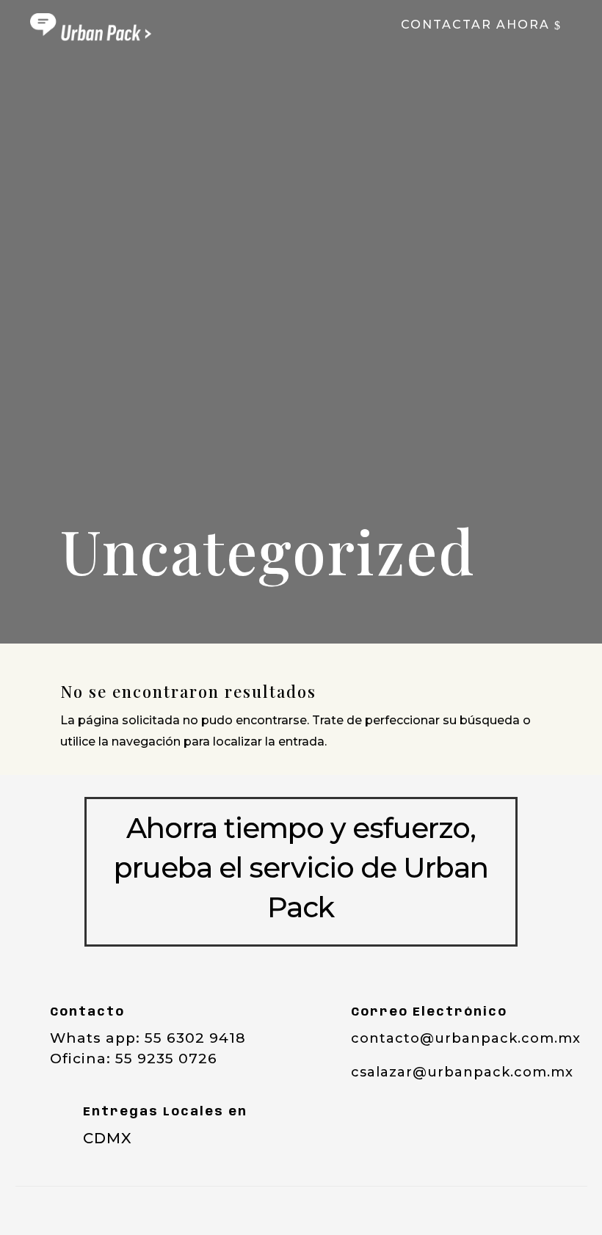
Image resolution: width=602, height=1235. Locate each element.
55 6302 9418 (195, 1038)
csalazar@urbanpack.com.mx (462, 1072)
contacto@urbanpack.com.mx (466, 1038)
